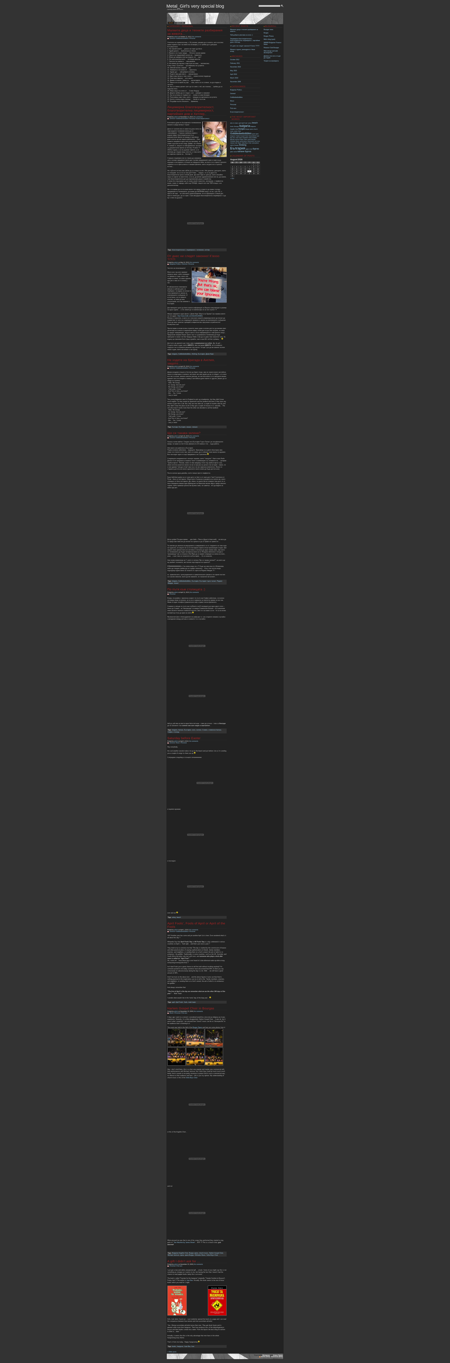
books (174, 1346)
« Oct (232, 178)
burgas (241, 129)
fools (185, 1002)
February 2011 (235, 63)
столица (176, 732)
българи (175, 427)
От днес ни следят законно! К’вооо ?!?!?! (244, 46)
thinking (194, 354)
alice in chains (234, 123)
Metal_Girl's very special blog (195, 6)
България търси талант (207, 581)
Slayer (239, 143)
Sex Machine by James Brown (184, 1242)
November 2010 (235, 67)
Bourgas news (268, 29)
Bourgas (236, 126)
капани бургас (244, 151)
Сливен (204, 730)
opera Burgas (189, 1255)
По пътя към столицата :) (186, 589)
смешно (194, 427)
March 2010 (234, 78)
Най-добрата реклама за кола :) (241, 35)
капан (235, 151)
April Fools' (179, 1002)
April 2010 (233, 74)
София (170, 732)
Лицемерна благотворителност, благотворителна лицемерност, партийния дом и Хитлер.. (190, 110)
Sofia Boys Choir (191, 1077)
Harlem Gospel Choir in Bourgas (190, 1008)
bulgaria (174, 354)
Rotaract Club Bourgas (271, 47)
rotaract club (233, 143)
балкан (180, 730)
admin (176, 36)
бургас (256, 149)
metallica (254, 137)
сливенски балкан (214, 730)
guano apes (255, 134)
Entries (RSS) (265, 1356)
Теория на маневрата (271, 61)
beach (179, 917)
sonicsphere (255, 143)
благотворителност (178, 250)
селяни (198, 730)
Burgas (266, 33)
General (172, 38)
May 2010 (233, 70)
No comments (196, 36)
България (201, 354)
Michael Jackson (173, 1255)
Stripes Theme (278, 1355)
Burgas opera (193, 1253)
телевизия (200, 250)
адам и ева (249, 149)
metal (249, 137)
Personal (192, 38)
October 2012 (234, 59)
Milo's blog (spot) (269, 39)
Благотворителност (203, 118)
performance (243, 141)
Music (178, 743)
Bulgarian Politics (175, 264)
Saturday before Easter (184, 738)
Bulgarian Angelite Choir (180, 1253)
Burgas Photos (269, 36)
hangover (180, 1346)
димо (231, 151)
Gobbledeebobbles (182, 38)
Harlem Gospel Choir (216, 1253)
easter (236, 131)
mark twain (192, 1002)
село (193, 730)
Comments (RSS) (277, 1356)
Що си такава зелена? (184, 433)
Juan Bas (189, 1280)
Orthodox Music (200, 1255)
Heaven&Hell (252, 136)
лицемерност (190, 250)
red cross (257, 141)
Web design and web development (271, 52)
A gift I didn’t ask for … (183, 1261)
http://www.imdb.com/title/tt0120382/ (189, 316)
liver (192, 1346)
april (173, 1002)
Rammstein (251, 141)
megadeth (245, 137)
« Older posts (171, 1352)
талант (176, 583)
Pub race (184, 1013)
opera (182, 1255)
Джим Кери (210, 354)
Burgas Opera (197, 1027)
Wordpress (266, 1355)
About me (180, 22)
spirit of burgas (234, 145)
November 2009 (235, 82)
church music (203, 1253)
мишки (188, 427)
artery (174, 917)
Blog (171, 22)
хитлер (207, 250)
